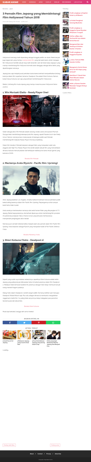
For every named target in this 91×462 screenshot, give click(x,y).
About (32, 454)
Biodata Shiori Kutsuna (31, 306)
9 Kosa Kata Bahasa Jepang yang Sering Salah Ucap (38, 342)
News (24, 2)
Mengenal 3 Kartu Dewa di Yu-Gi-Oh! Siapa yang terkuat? (78, 69)
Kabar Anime (10, 2)
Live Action (78, 2)
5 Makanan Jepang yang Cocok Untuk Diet (23, 342)
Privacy (48, 454)
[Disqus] (31, 375)
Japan (41, 2)
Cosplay (48, 2)
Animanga (32, 2)
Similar (56, 2)
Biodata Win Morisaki (31, 158)
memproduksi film (28, 60)
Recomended (66, 2)
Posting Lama (55, 445)
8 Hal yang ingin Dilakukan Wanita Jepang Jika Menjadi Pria (53, 343)
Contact (40, 454)
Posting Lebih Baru (9, 445)
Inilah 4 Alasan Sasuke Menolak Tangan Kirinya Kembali (78, 86)
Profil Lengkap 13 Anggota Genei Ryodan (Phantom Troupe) (78, 30)
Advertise (58, 454)
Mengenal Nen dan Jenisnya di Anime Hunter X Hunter (76, 46)
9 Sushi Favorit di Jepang (8, 341)
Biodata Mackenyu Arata (31, 235)
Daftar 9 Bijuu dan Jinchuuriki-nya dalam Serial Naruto (77, 38)
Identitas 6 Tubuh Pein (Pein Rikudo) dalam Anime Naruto (78, 78)
